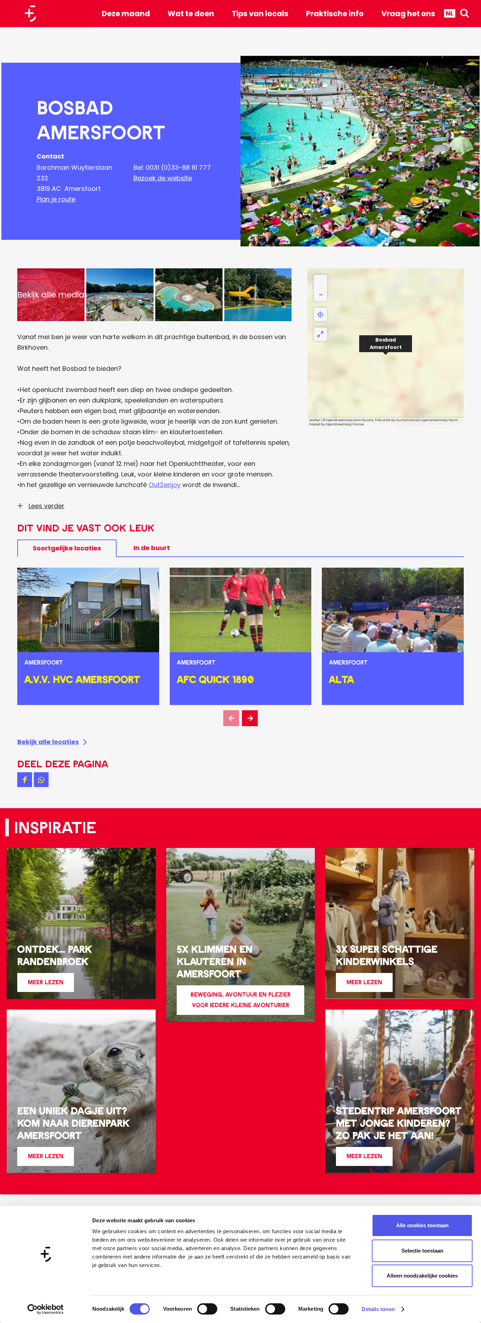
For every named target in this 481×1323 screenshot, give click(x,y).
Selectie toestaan (422, 1251)
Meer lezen (45, 985)
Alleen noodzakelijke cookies (422, 1276)
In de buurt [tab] (151, 547)
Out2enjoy (165, 484)
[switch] (207, 1309)
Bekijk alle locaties (48, 741)
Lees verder (46, 505)
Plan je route (56, 199)
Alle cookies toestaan (422, 1225)
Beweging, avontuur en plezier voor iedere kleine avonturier (240, 1000)
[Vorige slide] (231, 718)
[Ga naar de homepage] (33, 13)
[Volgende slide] (250, 718)
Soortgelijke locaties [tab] (67, 548)
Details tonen (378, 1309)
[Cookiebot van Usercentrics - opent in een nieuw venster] (45, 1309)
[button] (385, 347)
